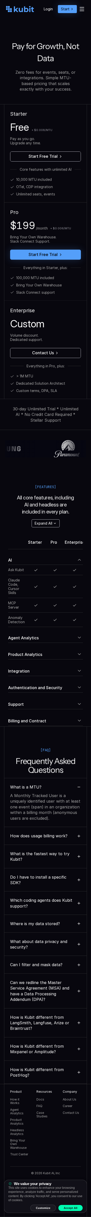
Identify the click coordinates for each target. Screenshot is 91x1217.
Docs (40, 1099)
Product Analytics (17, 1121)
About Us (69, 1099)
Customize (43, 1207)
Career (67, 1106)
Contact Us (71, 1113)
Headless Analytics (17, 1131)
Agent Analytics (17, 1111)
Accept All (70, 1207)
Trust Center (19, 1154)
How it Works (15, 1101)
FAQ (39, 1106)
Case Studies (42, 1114)
